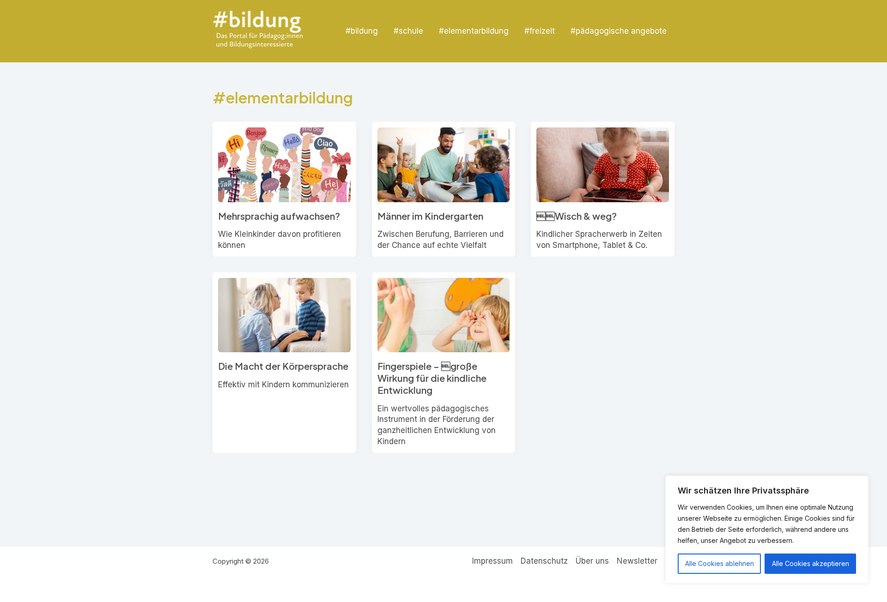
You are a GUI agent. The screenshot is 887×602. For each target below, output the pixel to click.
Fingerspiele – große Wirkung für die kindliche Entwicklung (431, 378)
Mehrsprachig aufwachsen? (279, 216)
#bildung (362, 31)
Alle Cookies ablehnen (719, 563)
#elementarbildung (474, 31)
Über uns (592, 561)
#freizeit (539, 31)
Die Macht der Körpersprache (283, 366)
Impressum (492, 561)
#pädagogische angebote (619, 31)
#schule (408, 31)
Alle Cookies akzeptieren (810, 563)
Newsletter (637, 561)
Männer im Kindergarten (430, 216)
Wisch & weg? (576, 216)
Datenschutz (544, 561)
